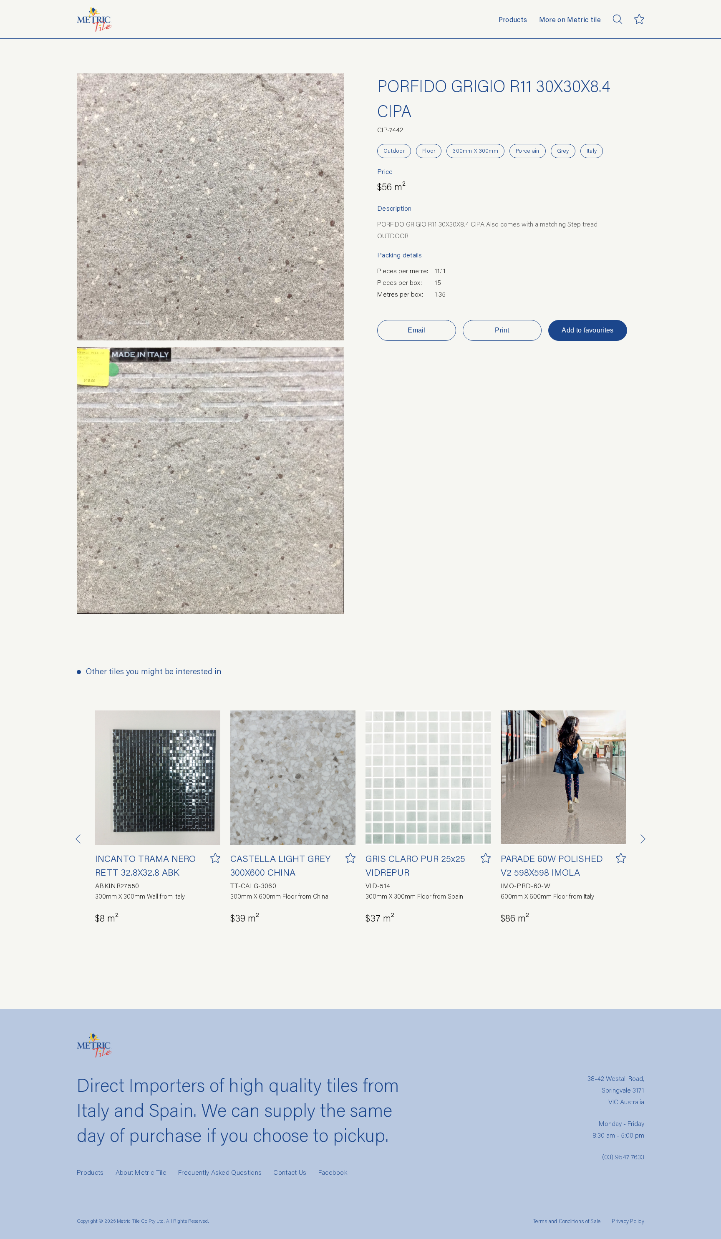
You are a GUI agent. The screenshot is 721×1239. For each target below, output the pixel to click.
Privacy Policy (628, 1221)
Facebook (333, 1172)
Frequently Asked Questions (220, 1172)
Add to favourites (587, 330)
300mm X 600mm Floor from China (279, 896)
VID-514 (378, 885)
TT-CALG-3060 (253, 885)
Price (385, 171)
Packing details (399, 255)
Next (642, 839)
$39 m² (244, 917)
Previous (78, 839)
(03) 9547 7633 (623, 1156)
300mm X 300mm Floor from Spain (414, 896)
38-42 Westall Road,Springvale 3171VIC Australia (615, 1090)
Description (394, 208)
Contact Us (289, 1172)
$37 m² (380, 917)
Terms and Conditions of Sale (566, 1221)
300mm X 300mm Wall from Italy (140, 896)
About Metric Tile (141, 1172)
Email (417, 330)
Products (513, 19)
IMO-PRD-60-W (525, 885)
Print (502, 330)
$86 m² (515, 917)
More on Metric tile (570, 19)
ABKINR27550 (117, 885)
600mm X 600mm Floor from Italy (547, 896)
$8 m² (106, 917)
